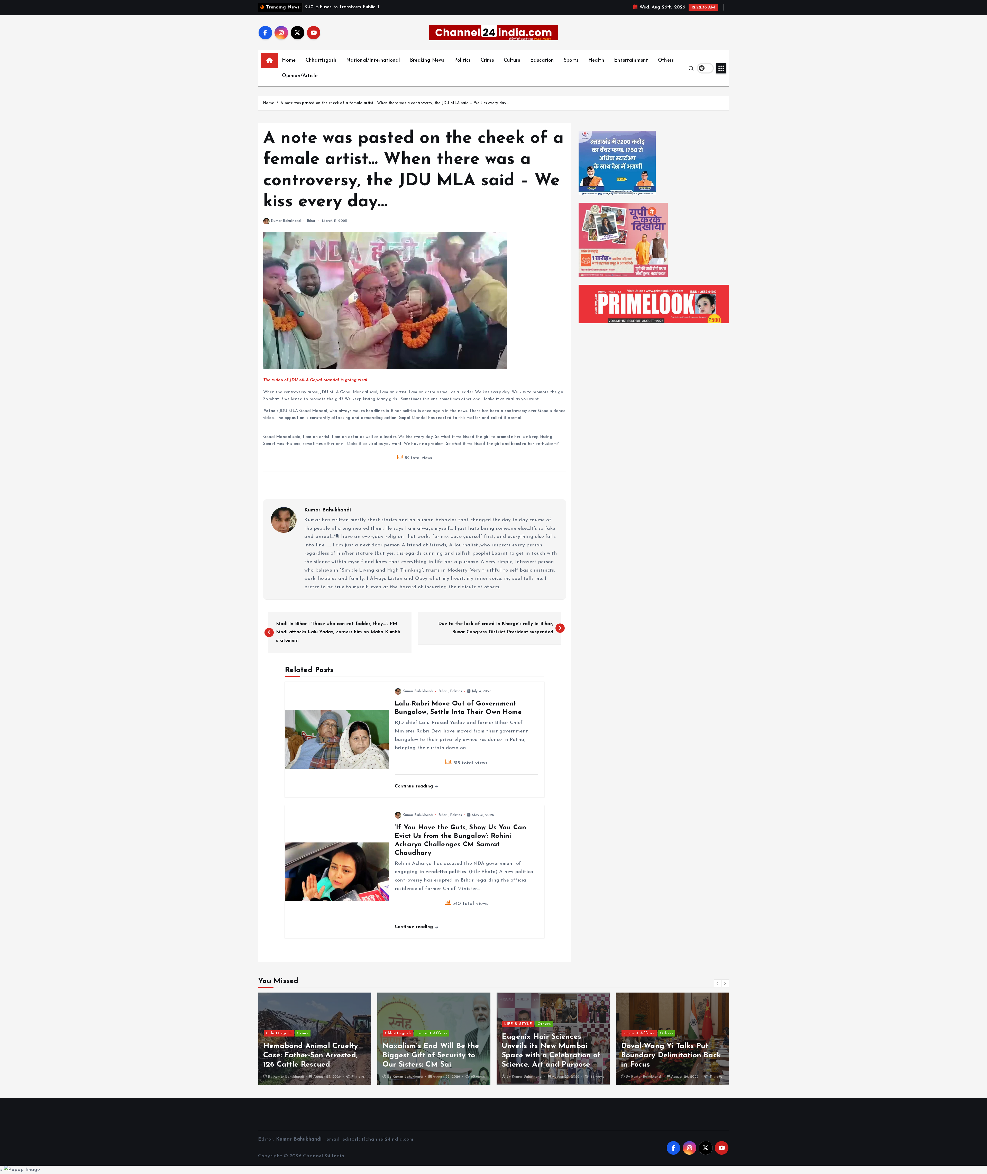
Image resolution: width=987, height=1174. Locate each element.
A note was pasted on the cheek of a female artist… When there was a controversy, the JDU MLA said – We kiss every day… (394, 103)
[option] (314, 1039)
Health (596, 60)
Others (666, 60)
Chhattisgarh (321, 60)
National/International (373, 60)
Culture (512, 60)
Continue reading (414, 786)
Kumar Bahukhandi (286, 221)
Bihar (311, 221)
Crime (487, 60)
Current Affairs (312, 1033)
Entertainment (631, 60)
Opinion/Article (299, 76)
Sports (571, 60)
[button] (717, 983)
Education (542, 60)
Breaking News (427, 60)
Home (289, 60)
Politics (462, 60)
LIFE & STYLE (399, 1024)
